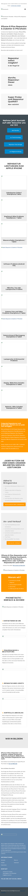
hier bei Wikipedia (13, 763)
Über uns (16, 860)
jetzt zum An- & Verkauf (14, 543)
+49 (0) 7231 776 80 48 (16, 5)
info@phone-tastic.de (7, 875)
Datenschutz (4, 865)
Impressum (16, 862)
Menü (5, 12)
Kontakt (2, 862)
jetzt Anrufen (15, 130)
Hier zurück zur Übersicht (19, 565)
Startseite (3, 860)
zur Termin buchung (15, 137)
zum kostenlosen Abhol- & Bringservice (14, 504)
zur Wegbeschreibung (15, 151)
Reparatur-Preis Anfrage (15, 144)
